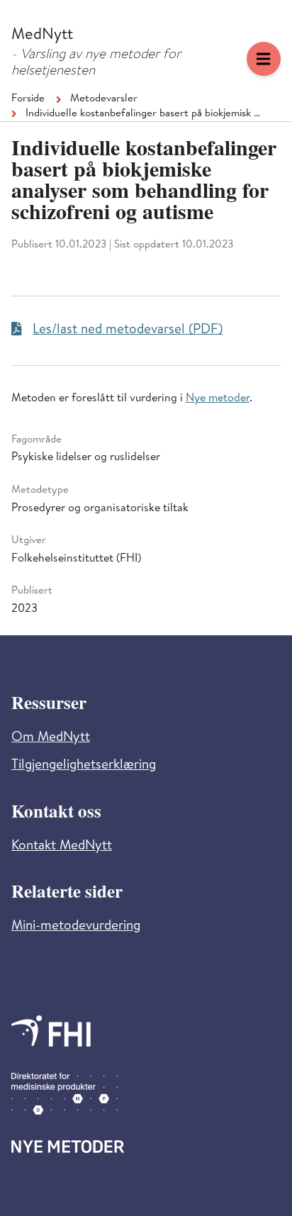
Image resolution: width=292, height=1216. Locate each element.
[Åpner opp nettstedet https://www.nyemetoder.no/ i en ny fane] (68, 1146)
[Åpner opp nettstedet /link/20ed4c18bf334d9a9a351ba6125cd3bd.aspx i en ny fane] (51, 1031)
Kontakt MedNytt (61, 847)
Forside (28, 99)
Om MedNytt (50, 738)
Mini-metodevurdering (75, 927)
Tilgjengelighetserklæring (83, 766)
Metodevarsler (103, 99)
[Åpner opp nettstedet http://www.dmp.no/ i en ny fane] (64, 1094)
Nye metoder (217, 399)
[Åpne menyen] (264, 59)
